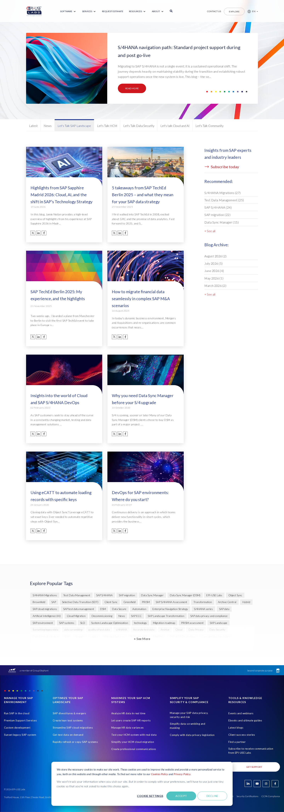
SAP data (224, 609)
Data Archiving (41, 643)
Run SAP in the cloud (16, 713)
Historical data (164, 643)
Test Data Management (224, 200)
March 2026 (215, 285)
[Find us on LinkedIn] (248, 783)
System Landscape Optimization (109, 622)
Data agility (62, 643)
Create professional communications (133, 749)
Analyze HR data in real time (128, 713)
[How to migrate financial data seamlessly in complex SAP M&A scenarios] (145, 272)
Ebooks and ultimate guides (245, 720)
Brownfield (39, 602)
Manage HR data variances (127, 727)
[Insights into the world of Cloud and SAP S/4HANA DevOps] (64, 376)
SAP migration (217, 215)
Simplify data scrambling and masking (187, 725)
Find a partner (237, 741)
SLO (82, 622)
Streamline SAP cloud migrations (73, 727)
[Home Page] (34, 11)
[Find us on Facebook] (275, 783)
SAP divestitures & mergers (69, 713)
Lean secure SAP (188, 643)
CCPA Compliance (270, 796)
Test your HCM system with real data (134, 734)
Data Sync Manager (221, 222)
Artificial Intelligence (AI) (47, 615)
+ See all (209, 231)
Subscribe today (224, 166)
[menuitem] (68, 11)
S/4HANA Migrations (222, 193)
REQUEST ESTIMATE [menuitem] (112, 11)
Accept (181, 796)
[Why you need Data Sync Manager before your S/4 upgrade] (145, 376)
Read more (132, 88)
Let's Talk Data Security (138, 125)
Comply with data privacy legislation (192, 734)
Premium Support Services (20, 720)
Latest (33, 125)
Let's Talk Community (210, 125)
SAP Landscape (218, 622)
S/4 (231, 643)
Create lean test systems (68, 720)
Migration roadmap (164, 622)
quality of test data (99, 629)
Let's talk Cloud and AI (175, 125)
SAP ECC (136, 615)
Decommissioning (102, 615)
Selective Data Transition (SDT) (80, 602)
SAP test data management (78, 609)
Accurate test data (143, 629)
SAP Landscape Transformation (166, 615)
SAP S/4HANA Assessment (171, 602)
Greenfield (129, 602)
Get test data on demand (68, 734)
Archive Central (227, 602)
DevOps (145, 643)
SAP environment (43, 622)
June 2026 (214, 271)
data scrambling (73, 629)
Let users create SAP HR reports (131, 720)
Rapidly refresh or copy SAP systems (75, 741)
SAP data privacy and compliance (209, 615)
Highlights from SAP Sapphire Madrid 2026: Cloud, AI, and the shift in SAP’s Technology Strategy (62, 194)
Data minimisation (85, 643)
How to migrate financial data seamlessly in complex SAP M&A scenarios (141, 298)
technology (140, 622)
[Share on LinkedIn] (38, 233)
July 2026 (213, 263)
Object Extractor (214, 643)
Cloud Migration (76, 615)
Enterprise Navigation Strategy (170, 609)
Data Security (217, 629)
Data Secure (119, 609)
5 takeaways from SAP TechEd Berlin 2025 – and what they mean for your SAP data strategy (142, 194)
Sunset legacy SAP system (20, 734)
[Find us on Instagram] (266, 783)
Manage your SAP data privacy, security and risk (189, 715)
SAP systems (66, 622)
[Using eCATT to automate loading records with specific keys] (64, 473)
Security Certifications (247, 796)
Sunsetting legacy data (45, 629)
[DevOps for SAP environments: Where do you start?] (145, 473)
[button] (251, 11)
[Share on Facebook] (44, 233)
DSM (103, 609)
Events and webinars (240, 713)
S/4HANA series (203, 609)
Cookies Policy (159, 774)
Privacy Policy (182, 774)
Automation (139, 609)
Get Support (254, 766)
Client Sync (111, 602)
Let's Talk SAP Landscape (74, 125)
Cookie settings (150, 796)
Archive (165, 629)
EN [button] (253, 11)
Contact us (214, 11)
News (48, 125)
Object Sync (235, 595)
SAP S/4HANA (218, 207)
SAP (53, 602)
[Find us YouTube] (257, 783)
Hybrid (246, 602)
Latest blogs (235, 727)
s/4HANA (121, 629)
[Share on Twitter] (33, 233)
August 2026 (215, 256)
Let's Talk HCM (107, 125)
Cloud (178, 629)
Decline (212, 796)
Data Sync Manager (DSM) (185, 595)
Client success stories (241, 734)
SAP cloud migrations (45, 609)
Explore (234, 11)
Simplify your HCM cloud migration (132, 741)
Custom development (17, 727)
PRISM (146, 602)
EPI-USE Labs (214, 595)
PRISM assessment (192, 622)
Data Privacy (196, 629)
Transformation (202, 602)
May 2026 (213, 278)
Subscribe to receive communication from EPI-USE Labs (250, 750)
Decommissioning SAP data (118, 643)
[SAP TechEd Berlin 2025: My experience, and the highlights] (64, 272)
